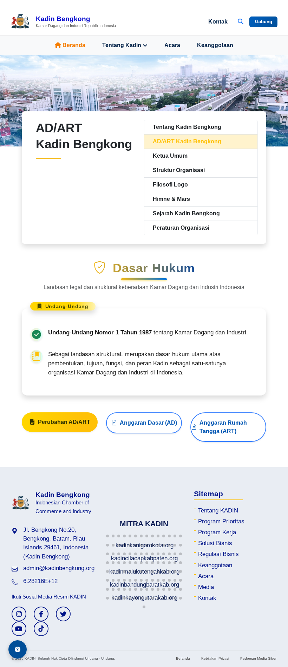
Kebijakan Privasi (215, 658)
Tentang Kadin (121, 45)
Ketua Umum (170, 156)
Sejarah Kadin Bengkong (186, 213)
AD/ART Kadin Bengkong (187, 141)
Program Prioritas (221, 521)
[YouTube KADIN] (19, 628)
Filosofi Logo (170, 185)
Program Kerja (217, 532)
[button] (107, 536)
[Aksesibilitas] (17, 649)
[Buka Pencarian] (240, 21)
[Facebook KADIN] (41, 614)
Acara (172, 45)
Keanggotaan (215, 45)
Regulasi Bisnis (218, 554)
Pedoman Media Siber (258, 658)
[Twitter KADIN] (63, 614)
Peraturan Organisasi (181, 228)
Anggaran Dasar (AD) (148, 423)
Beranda (74, 45)
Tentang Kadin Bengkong (187, 127)
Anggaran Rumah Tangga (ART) (223, 427)
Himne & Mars (171, 199)
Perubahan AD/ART (64, 422)
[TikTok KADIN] (41, 628)
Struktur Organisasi (179, 170)
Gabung (263, 21)
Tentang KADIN (218, 510)
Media (206, 587)
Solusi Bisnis (215, 543)
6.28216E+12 (40, 581)
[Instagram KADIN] (19, 614)
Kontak (218, 22)
